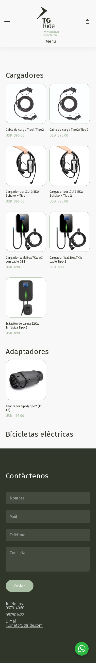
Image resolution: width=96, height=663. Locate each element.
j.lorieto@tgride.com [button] (24, 625)
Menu (51, 41)
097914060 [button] (15, 608)
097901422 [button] (15, 615)
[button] (7, 21)
